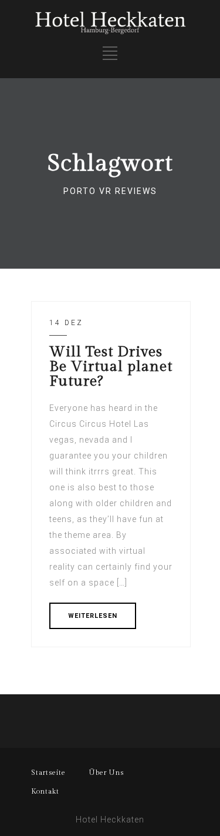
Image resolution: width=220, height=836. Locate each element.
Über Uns (106, 772)
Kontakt (45, 791)
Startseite (48, 772)
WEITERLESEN (92, 616)
